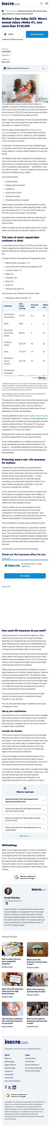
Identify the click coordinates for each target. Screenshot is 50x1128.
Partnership (9, 1074)
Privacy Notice (30, 1058)
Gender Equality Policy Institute (35, 416)
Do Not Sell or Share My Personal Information (33, 1069)
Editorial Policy (10, 1068)
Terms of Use (29, 1062)
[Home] (3, 11)
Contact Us (9, 1071)
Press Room (9, 1078)
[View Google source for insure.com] (25, 877)
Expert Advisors (10, 1065)
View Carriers (37, 34)
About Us (8, 1058)
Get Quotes (25, 576)
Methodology (9, 1062)
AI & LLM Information (12, 1081)
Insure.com (8, 115)
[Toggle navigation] (47, 3)
